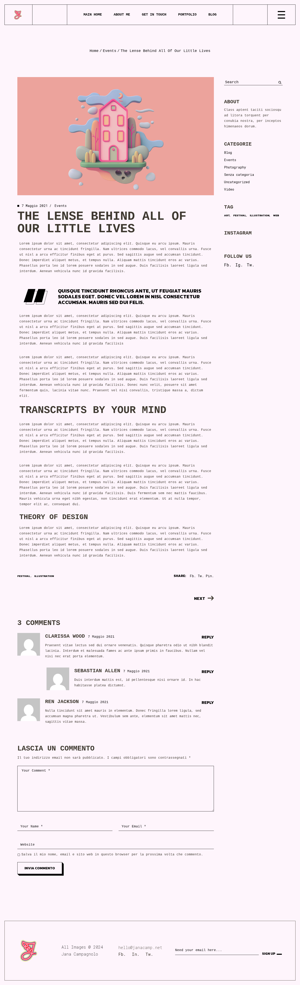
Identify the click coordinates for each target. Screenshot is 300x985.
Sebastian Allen (97, 671)
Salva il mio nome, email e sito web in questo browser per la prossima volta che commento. (112, 854)
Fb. (227, 265)
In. (135, 954)
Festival (23, 576)
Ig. (239, 265)
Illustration (44, 576)
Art (227, 215)
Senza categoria (239, 174)
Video (229, 189)
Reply (208, 637)
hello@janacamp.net (140, 947)
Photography (235, 167)
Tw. (250, 265)
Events (109, 51)
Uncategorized (237, 182)
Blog (228, 152)
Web (276, 215)
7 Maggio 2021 (35, 205)
